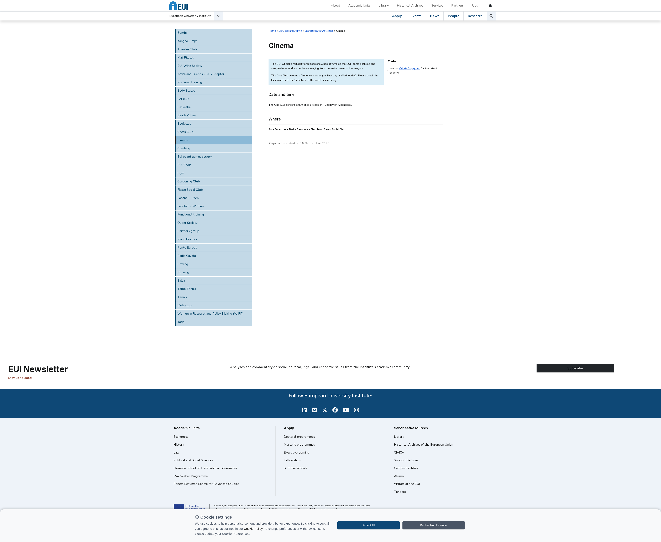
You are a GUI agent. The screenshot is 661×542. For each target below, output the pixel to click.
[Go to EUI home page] (178, 5)
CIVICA (399, 452)
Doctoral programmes (299, 437)
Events (416, 16)
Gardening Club (188, 181)
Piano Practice (187, 239)
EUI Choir (184, 165)
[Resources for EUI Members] (489, 6)
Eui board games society (194, 157)
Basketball (185, 107)
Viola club (184, 305)
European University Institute (190, 16)
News (434, 16)
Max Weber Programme (191, 476)
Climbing (183, 148)
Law (176, 452)
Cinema (182, 140)
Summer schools (295, 468)
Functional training (190, 214)
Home (272, 31)
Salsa (181, 280)
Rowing (182, 264)
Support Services (406, 460)
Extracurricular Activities (319, 31)
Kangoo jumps (187, 41)
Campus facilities (406, 468)
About (335, 5)
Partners (457, 5)
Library (384, 5)
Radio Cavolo (186, 256)
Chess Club (185, 132)
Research (475, 16)
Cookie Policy (253, 528)
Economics (181, 437)
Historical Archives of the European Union (423, 445)
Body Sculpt (186, 90)
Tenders (400, 492)
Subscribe (575, 368)
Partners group (188, 231)
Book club (184, 124)
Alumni (399, 476)
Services (437, 5)
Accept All (369, 525)
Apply (397, 16)
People (453, 16)
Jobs (475, 5)
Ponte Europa (187, 247)
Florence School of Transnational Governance (205, 468)
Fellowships (292, 460)
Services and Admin (290, 31)
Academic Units (359, 5)
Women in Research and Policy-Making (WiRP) (210, 314)
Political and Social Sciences (193, 460)
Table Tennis (186, 289)
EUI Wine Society (189, 66)
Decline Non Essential (433, 525)
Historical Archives (410, 5)
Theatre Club (187, 49)
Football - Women (190, 206)
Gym (180, 173)
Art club (183, 99)
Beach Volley (186, 115)
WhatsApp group (409, 68)
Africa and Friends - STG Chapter (200, 74)
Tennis (182, 297)
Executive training (296, 452)
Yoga (180, 322)
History (179, 445)
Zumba (182, 33)
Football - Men (188, 198)
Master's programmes (299, 445)
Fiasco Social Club (190, 190)
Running (183, 272)
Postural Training (189, 82)
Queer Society (187, 223)
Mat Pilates (185, 57)
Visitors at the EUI (407, 484)
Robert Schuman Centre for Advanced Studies (206, 484)
